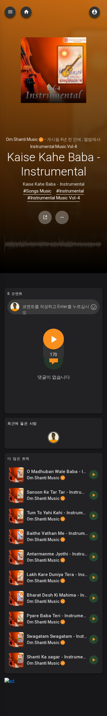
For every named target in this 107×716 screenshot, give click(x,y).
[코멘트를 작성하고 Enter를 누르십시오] (53, 306)
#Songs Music (37, 191)
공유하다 (45, 217)
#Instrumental (70, 191)
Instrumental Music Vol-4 (53, 146)
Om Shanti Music (22, 139)
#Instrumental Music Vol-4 (53, 198)
